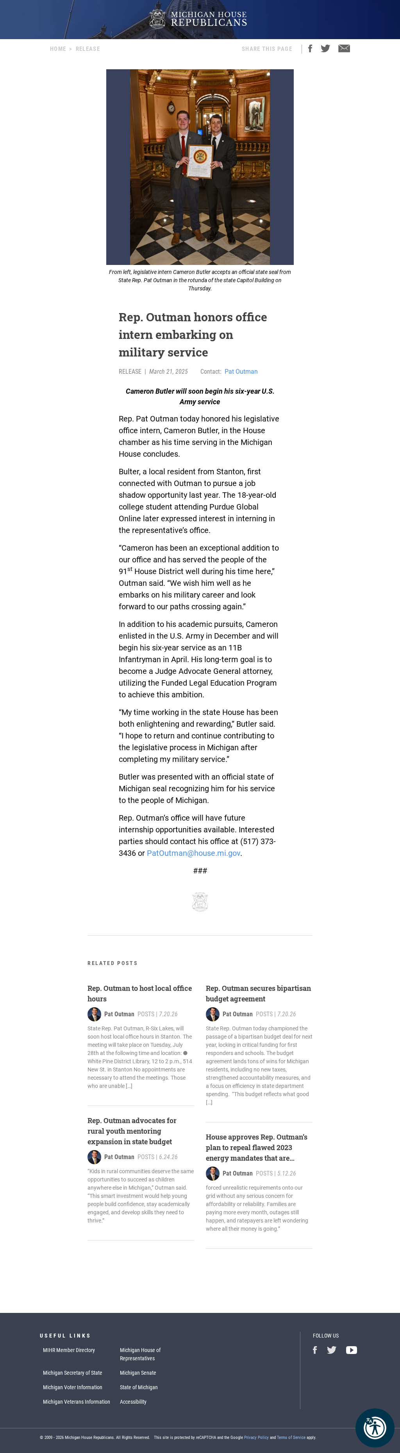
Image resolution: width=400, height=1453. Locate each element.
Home (58, 48)
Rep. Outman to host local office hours (140, 993)
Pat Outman (241, 371)
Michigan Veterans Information (76, 1402)
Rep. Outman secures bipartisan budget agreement (258, 993)
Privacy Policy (256, 1437)
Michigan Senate (138, 1373)
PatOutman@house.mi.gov (193, 853)
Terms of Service (291, 1437)
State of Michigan (139, 1387)
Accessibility (133, 1402)
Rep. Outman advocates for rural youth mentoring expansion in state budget (132, 1131)
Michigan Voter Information (72, 1387)
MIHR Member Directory (69, 1350)
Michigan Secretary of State (72, 1373)
